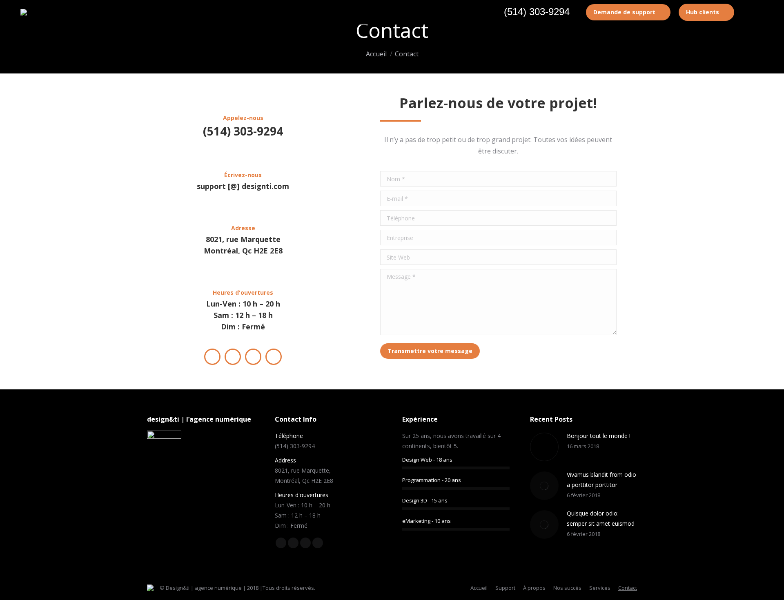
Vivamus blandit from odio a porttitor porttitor (601, 480)
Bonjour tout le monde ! (598, 436)
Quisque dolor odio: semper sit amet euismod (601, 518)
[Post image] (544, 447)
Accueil (376, 53)
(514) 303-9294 (537, 11)
